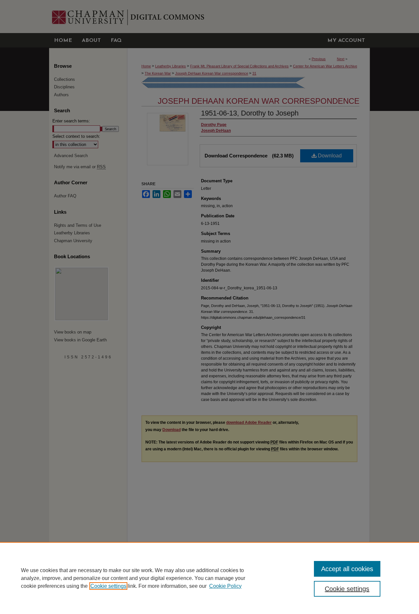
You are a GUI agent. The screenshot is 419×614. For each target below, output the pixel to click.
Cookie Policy (225, 586)
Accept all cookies (347, 568)
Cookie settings (108, 586)
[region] (209, 578)
